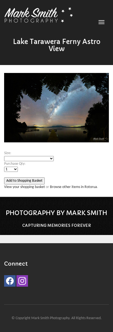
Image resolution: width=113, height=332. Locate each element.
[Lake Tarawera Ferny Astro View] (56, 110)
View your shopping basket (24, 187)
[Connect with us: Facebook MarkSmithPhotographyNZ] (10, 282)
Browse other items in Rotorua (73, 187)
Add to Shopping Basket (24, 181)
